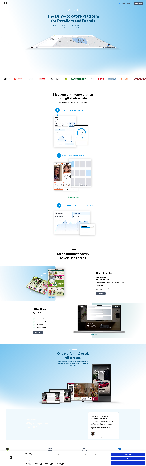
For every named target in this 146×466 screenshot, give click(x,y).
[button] (38, 332)
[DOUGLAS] (102, 437)
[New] (92, 334)
